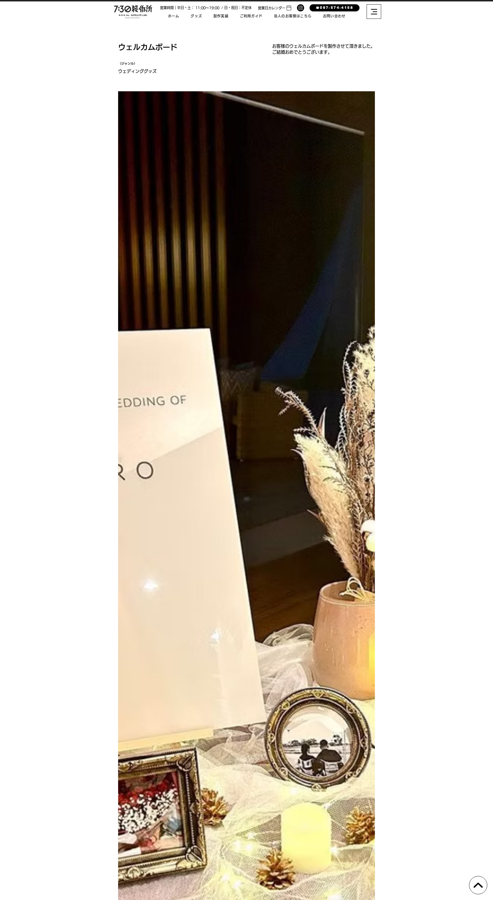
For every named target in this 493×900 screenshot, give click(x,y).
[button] (275, 7)
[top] (478, 885)
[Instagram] (300, 7)
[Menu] (374, 11)
